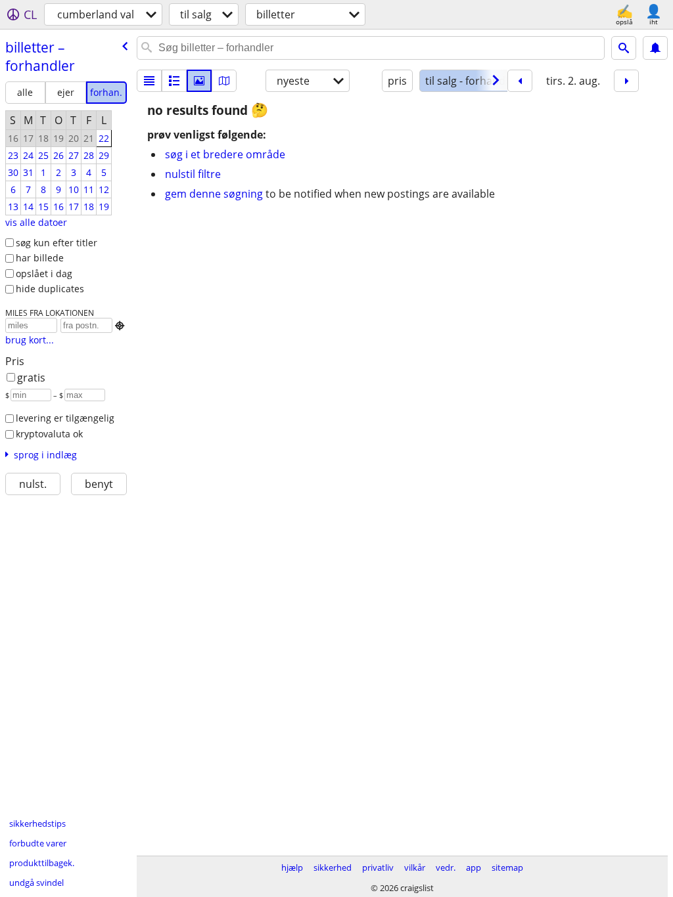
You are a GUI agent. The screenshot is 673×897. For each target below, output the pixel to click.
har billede (40, 258)
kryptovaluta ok (49, 433)
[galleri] (199, 81)
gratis (31, 377)
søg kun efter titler (56, 242)
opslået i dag (44, 273)
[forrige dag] (519, 81)
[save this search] (655, 48)
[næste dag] (626, 81)
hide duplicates (50, 288)
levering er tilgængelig (65, 418)
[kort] (224, 81)
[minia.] (174, 81)
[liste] (149, 81)
